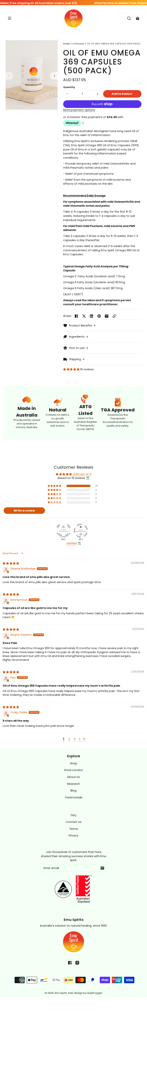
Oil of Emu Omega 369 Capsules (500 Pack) (113, 44)
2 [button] (69, 739)
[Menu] (9, 18)
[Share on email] (106, 316)
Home (66, 44)
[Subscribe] (102, 868)
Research (73, 784)
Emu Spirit (61, 993)
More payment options (79, 110)
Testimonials (73, 797)
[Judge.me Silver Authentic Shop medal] (63, 531)
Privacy (73, 835)
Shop (73, 763)
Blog (73, 790)
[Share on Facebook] (76, 316)
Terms (73, 829)
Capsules (78, 44)
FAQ (73, 815)
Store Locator (73, 770)
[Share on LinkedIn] (91, 316)
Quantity (69, 87)
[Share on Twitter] (84, 316)
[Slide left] (9, 76)
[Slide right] (54, 76)
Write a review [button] (24, 510)
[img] (11, 563)
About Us (73, 777)
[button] (129, 18)
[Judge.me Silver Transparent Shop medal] (81, 531)
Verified (71, 543)
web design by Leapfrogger (85, 993)
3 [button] (74, 739)
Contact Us (73, 822)
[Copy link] (114, 316)
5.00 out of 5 (82, 474)
